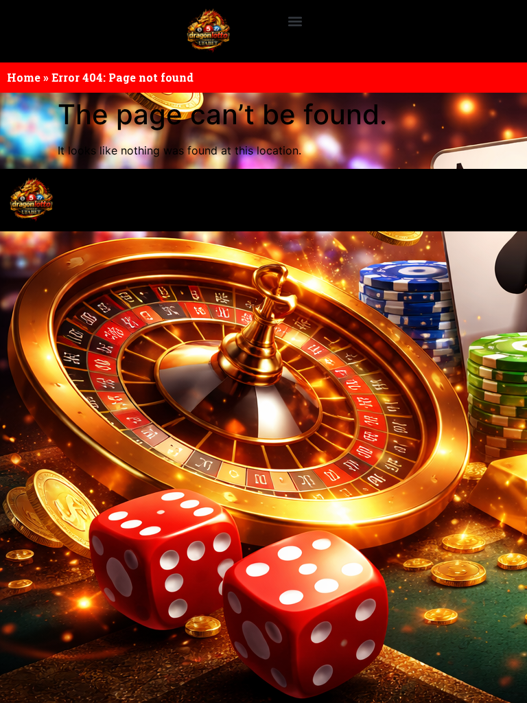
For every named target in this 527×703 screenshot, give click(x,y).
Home (23, 77)
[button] (294, 21)
